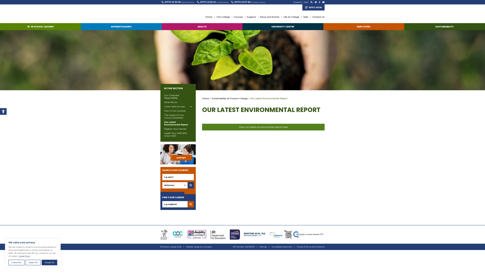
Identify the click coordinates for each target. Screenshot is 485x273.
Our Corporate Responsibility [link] (171, 96)
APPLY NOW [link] (315, 7)
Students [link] (297, 2)
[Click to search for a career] (191, 204)
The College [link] (223, 17)
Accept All (49, 262)
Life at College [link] (291, 17)
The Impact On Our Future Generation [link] (174, 116)
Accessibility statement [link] (282, 247)
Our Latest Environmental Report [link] (176, 123)
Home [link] (208, 17)
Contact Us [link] (318, 17)
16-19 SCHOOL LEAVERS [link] (40, 26)
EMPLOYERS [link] (363, 26)
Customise (16, 262)
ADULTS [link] (202, 26)
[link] (3, 111)
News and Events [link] (269, 17)
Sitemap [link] (263, 247)
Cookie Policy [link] (24, 256)
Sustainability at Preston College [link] (230, 98)
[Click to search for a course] (191, 185)
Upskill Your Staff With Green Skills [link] (175, 134)
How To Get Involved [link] (175, 111)
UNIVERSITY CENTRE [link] (282, 26)
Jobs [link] (305, 17)
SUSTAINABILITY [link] (444, 26)
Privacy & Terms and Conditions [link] (311, 247)
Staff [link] (306, 2)
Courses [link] (238, 17)
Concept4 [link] (207, 247)
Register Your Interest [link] (175, 129)
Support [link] (251, 17)
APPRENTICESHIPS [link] (121, 26)
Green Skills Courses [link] (174, 106)
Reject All (33, 262)
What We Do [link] (170, 102)
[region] (33, 253)
